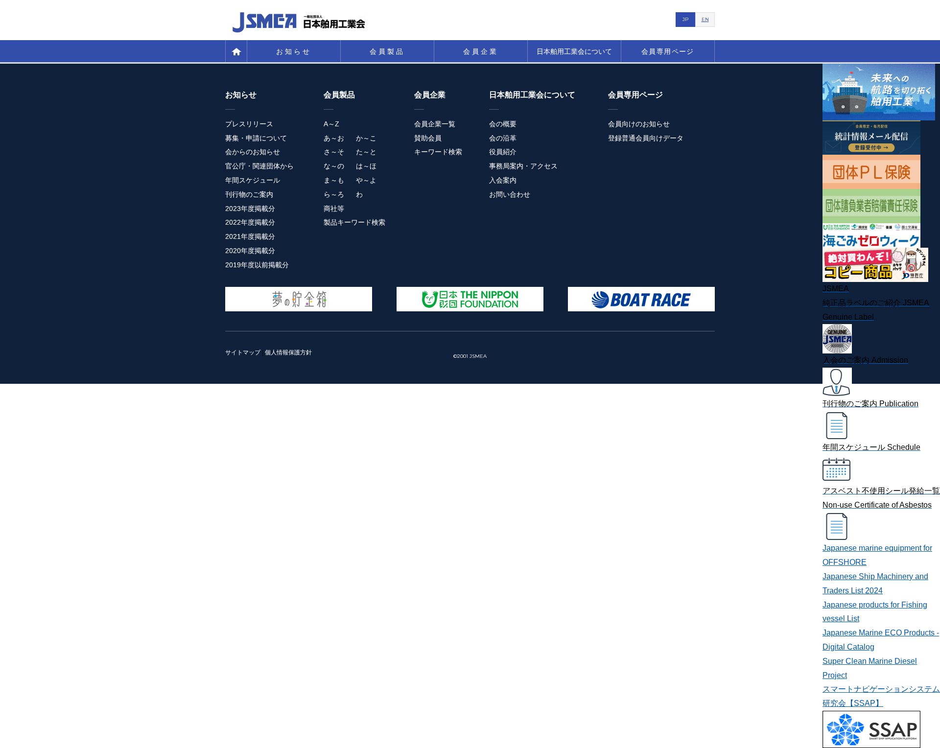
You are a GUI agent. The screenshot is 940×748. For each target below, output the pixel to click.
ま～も (334, 180)
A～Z (331, 124)
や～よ (366, 180)
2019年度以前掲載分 (257, 265)
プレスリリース (249, 124)
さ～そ (334, 152)
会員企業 (481, 51)
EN (705, 19)
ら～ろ (334, 194)
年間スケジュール (252, 180)
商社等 (334, 208)
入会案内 (503, 180)
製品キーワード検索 (354, 222)
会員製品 (387, 51)
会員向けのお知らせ (639, 124)
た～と (366, 152)
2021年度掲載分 (250, 236)
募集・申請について (256, 138)
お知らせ (294, 51)
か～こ (366, 138)
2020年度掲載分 (250, 251)
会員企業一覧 (434, 124)
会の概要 (503, 124)
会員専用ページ (667, 51)
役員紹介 (503, 152)
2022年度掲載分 (250, 222)
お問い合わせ (509, 194)
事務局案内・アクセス (523, 166)
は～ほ (366, 166)
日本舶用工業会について (574, 51)
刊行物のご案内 (249, 194)
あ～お (334, 138)
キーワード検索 (438, 152)
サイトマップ (242, 352)
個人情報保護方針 (288, 352)
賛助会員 (428, 138)
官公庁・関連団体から (259, 166)
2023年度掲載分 (250, 208)
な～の (334, 166)
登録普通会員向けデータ (645, 138)
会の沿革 (503, 138)
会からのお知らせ (252, 152)
